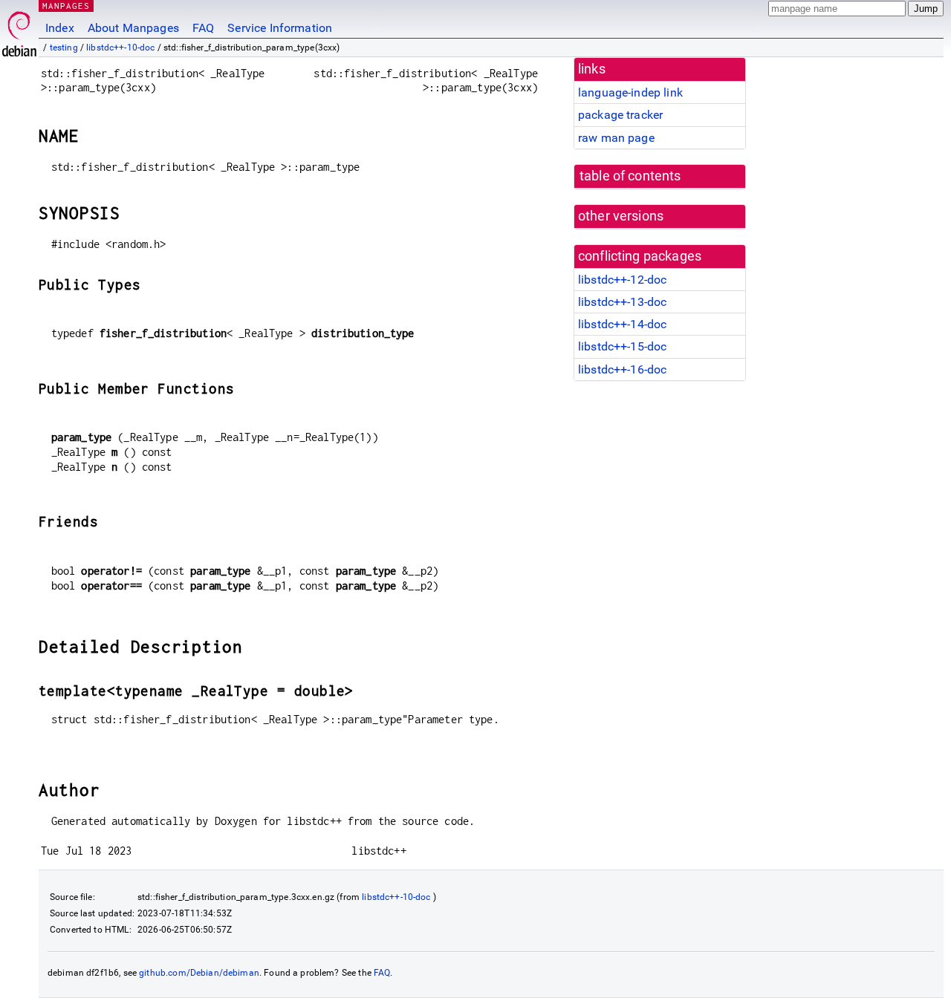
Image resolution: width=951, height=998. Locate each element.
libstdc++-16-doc (622, 369)
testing (64, 47)
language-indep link (630, 92)
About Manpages (133, 28)
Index (59, 28)
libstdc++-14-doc (622, 324)
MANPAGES (66, 5)
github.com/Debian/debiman (199, 973)
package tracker (620, 115)
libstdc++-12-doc (622, 280)
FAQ (203, 28)
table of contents (630, 176)
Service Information (279, 28)
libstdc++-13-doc (622, 302)
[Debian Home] (19, 30)
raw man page (616, 138)
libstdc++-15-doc (622, 346)
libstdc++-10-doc (120, 47)
